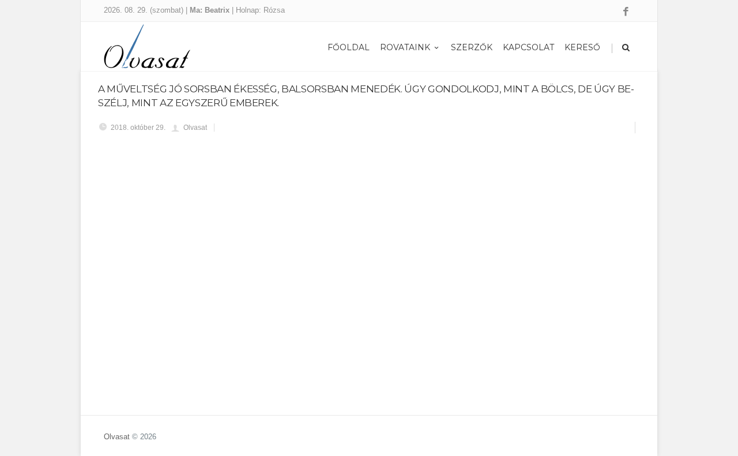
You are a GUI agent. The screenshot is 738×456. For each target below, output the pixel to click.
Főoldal (348, 47)
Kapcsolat (528, 47)
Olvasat (117, 436)
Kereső (582, 47)
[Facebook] (625, 12)
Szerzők (471, 47)
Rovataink (405, 47)
